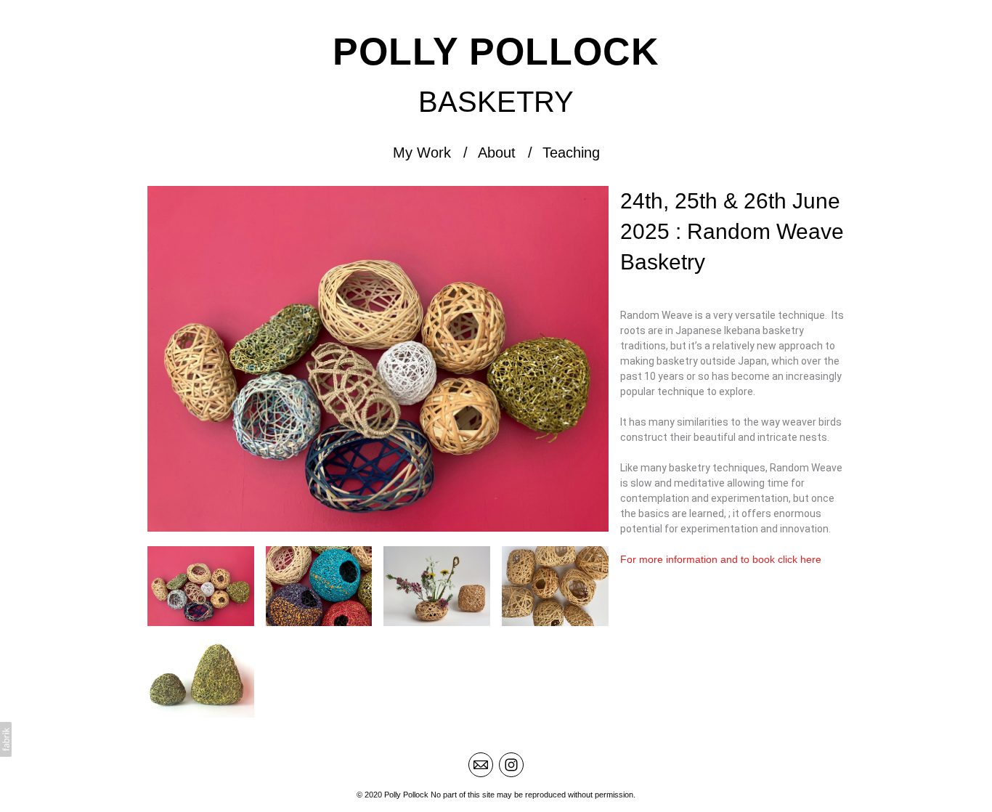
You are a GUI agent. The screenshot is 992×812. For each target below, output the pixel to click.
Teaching (571, 153)
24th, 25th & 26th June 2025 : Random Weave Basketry (732, 231)
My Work (422, 153)
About (497, 153)
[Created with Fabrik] (6, 739)
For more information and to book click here (720, 559)
